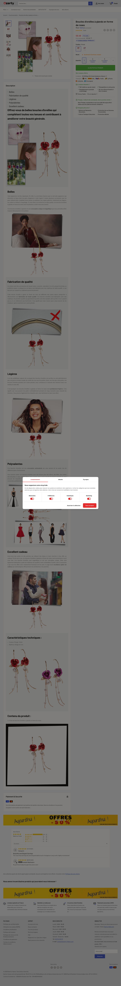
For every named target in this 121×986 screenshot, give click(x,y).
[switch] (32, 499)
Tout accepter (89, 505)
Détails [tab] (60, 479)
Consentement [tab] (35, 479)
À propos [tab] (85, 479)
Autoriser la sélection (73, 505)
